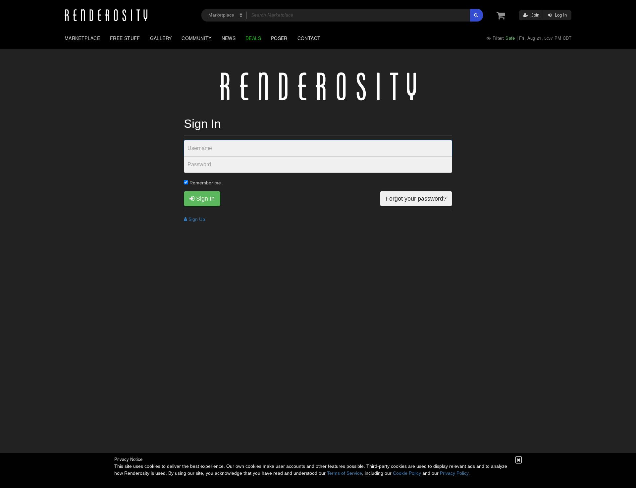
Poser (279, 38)
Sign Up (196, 219)
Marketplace (82, 38)
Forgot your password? (416, 198)
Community (196, 38)
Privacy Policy (454, 473)
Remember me (204, 182)
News (229, 38)
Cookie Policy (407, 473)
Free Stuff (125, 38)
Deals (253, 38)
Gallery (161, 38)
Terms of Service (344, 473)
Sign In (204, 198)
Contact (309, 38)
